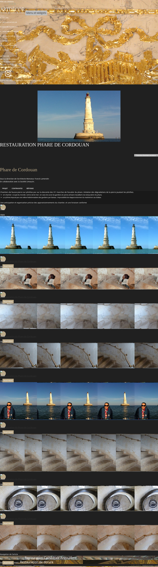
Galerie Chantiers (9, 45)
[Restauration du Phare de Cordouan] (3, 207)
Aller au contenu (7, 1)
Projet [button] (5, 188)
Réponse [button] (30, 188)
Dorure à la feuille (10, 27)
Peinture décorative (10, 32)
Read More (8, 266)
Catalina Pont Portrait (11, 50)
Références (6, 41)
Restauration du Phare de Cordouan (19, 261)
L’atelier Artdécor (9, 22)
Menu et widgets (36, 13)
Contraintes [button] (17, 188)
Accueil (5, 18)
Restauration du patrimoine (13, 36)
